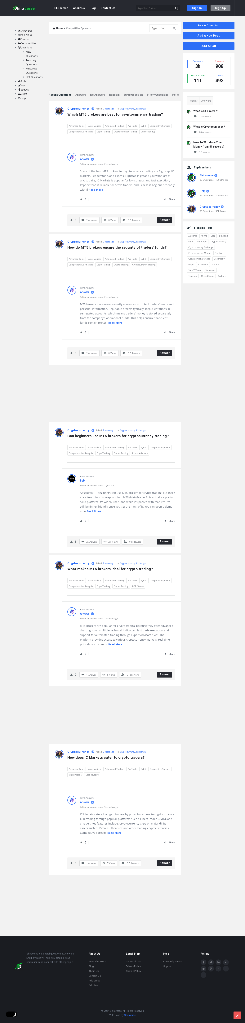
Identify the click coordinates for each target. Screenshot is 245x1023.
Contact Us (108, 8)
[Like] (81, 199)
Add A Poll (209, 45)
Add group (26, 35)
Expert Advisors (140, 453)
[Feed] (218, 969)
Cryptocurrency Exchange (200, 247)
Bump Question (133, 94)
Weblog (222, 275)
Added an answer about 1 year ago (97, 485)
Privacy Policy (133, 966)
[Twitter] (211, 962)
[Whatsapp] (226, 969)
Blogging (223, 235)
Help (202, 191)
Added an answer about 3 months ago (99, 807)
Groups (25, 39)
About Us (79, 8)
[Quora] (203, 975)
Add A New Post (209, 35)
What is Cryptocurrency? (209, 126)
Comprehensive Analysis (81, 131)
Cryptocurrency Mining (199, 252)
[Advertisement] (115, 64)
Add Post (94, 985)
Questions (26, 47)
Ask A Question (208, 25)
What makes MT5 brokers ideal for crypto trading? (110, 569)
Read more (96, 189)
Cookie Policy (133, 971)
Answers (80, 94)
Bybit (143, 125)
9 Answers (204, 152)
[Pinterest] (211, 969)
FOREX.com (138, 586)
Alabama (192, 235)
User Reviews (92, 774)
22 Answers (205, 116)
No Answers (97, 94)
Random (114, 94)
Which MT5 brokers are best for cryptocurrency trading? (115, 114)
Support (167, 966)
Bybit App (202, 241)
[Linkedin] (218, 962)
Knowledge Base (172, 961)
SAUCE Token (195, 270)
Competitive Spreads (160, 125)
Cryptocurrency (78, 108)
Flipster (218, 252)
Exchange (141, 108)
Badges (24, 89)
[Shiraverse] (30, 8)
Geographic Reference (199, 258)
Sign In (197, 8)
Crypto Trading (121, 264)
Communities (28, 43)
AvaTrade (132, 125)
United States (207, 275)
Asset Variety (94, 125)
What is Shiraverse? (206, 111)
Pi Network (203, 264)
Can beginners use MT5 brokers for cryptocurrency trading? (118, 436)
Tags (23, 85)
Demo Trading (148, 131)
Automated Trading (114, 125)
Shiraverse (61, 8)
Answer (85, 159)
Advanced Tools (76, 125)
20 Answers (205, 132)
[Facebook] (203, 962)
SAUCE (215, 264)
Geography (219, 258)
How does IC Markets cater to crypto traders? (106, 757)
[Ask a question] (237, 1015)
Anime (204, 235)
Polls (175, 94)
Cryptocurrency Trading (125, 131)
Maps (191, 264)
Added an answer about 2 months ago (99, 163)
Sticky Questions (157, 94)
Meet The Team (97, 961)
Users (24, 94)
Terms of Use (133, 961)
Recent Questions (60, 94)
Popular (193, 100)
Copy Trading (103, 131)
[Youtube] (226, 962)
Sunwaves (210, 270)
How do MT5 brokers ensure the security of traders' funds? (117, 247)
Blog (93, 8)
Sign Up (220, 8)
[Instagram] (203, 969)
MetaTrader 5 (75, 774)
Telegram (192, 275)
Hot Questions (34, 77)
